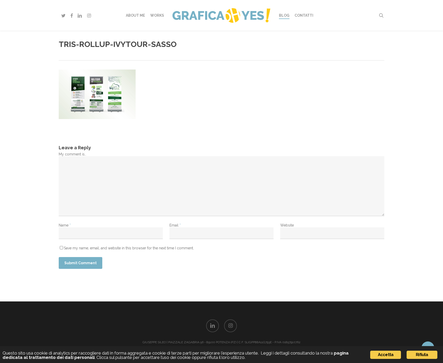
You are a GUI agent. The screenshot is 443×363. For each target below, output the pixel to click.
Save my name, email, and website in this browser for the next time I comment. (129, 248)
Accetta (385, 354)
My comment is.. (72, 154)
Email (175, 225)
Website (287, 225)
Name (65, 225)
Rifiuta (422, 354)
